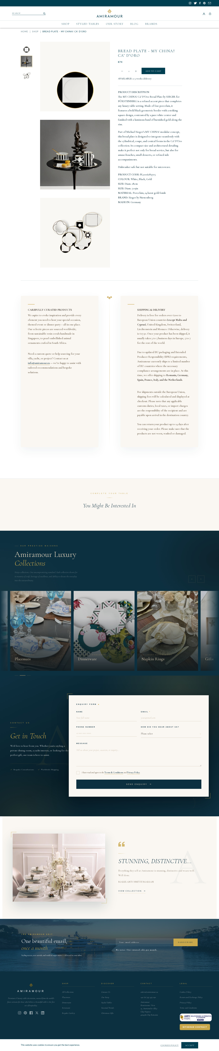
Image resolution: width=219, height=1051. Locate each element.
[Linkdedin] (36, 1012)
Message (82, 743)
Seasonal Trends (107, 1008)
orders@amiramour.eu (149, 992)
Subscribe (185, 942)
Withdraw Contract (195, 1027)
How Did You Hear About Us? (160, 727)
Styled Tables (87, 24)
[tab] (16, 675)
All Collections (68, 992)
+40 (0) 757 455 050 (148, 997)
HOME (24, 32)
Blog (134, 24)
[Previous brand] (191, 579)
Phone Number (85, 727)
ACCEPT (189, 1045)
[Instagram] (19, 1012)
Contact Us (105, 992)
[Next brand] (200, 579)
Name (79, 712)
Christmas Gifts (107, 1013)
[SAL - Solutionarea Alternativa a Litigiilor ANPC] (196, 1017)
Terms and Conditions (188, 1008)
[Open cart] (210, 13)
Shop (66, 24)
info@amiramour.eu (39, 363)
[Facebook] (31, 1012)
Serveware (66, 1008)
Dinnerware (66, 1002)
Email (144, 712)
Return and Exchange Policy (191, 997)
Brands (151, 24)
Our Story (115, 24)
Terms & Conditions (113, 772)
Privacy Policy (133, 772)
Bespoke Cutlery (68, 1013)
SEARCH (16, 13)
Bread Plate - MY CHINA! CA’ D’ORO (146, 53)
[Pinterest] (25, 1012)
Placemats (66, 997)
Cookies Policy (185, 992)
